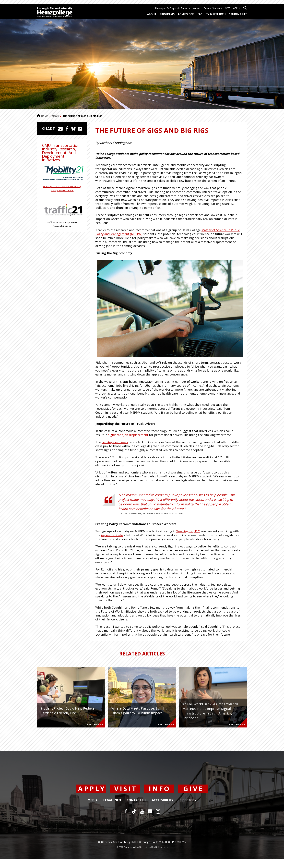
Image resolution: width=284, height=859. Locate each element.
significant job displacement (128, 435)
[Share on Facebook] (67, 128)
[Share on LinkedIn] (80, 128)
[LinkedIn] (150, 811)
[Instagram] (158, 811)
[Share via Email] (60, 128)
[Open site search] (245, 7)
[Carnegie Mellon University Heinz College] (54, 12)
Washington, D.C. (188, 531)
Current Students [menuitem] (213, 8)
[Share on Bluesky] (73, 128)
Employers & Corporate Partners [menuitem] (172, 8)
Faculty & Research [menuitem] (212, 14)
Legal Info (112, 800)
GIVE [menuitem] (227, 8)
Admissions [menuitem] (186, 14)
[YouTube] (142, 811)
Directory (187, 800)
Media (92, 800)
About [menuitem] (151, 14)
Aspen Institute (112, 535)
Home (44, 116)
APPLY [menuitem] (236, 8)
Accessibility (163, 800)
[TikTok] (134, 811)
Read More (94, 724)
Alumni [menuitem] (197, 8)
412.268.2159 (179, 842)
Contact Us (136, 800)
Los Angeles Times (115, 442)
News (55, 116)
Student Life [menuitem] (238, 14)
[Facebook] (126, 811)
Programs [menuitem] (167, 14)
